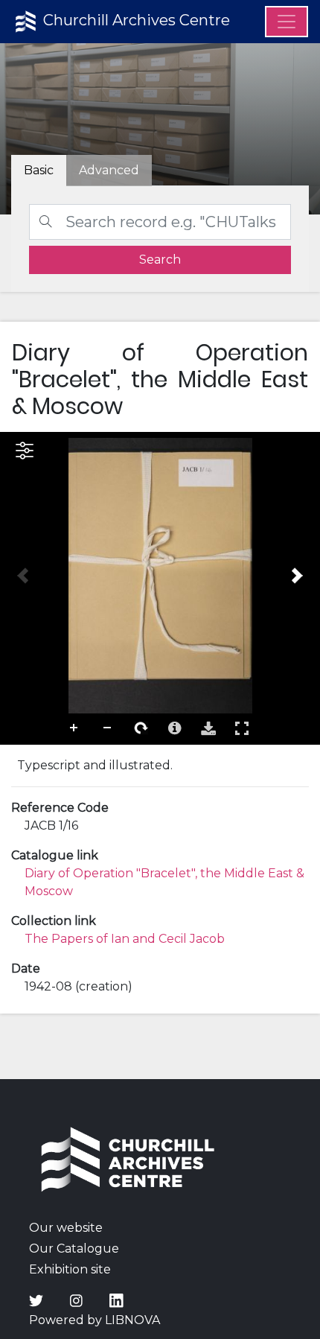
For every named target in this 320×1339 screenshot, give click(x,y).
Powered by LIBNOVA (94, 1320)
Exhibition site (70, 1269)
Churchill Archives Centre (134, 20)
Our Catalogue (74, 1248)
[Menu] (286, 21)
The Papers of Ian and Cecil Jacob (125, 939)
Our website (66, 1228)
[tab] (109, 170)
